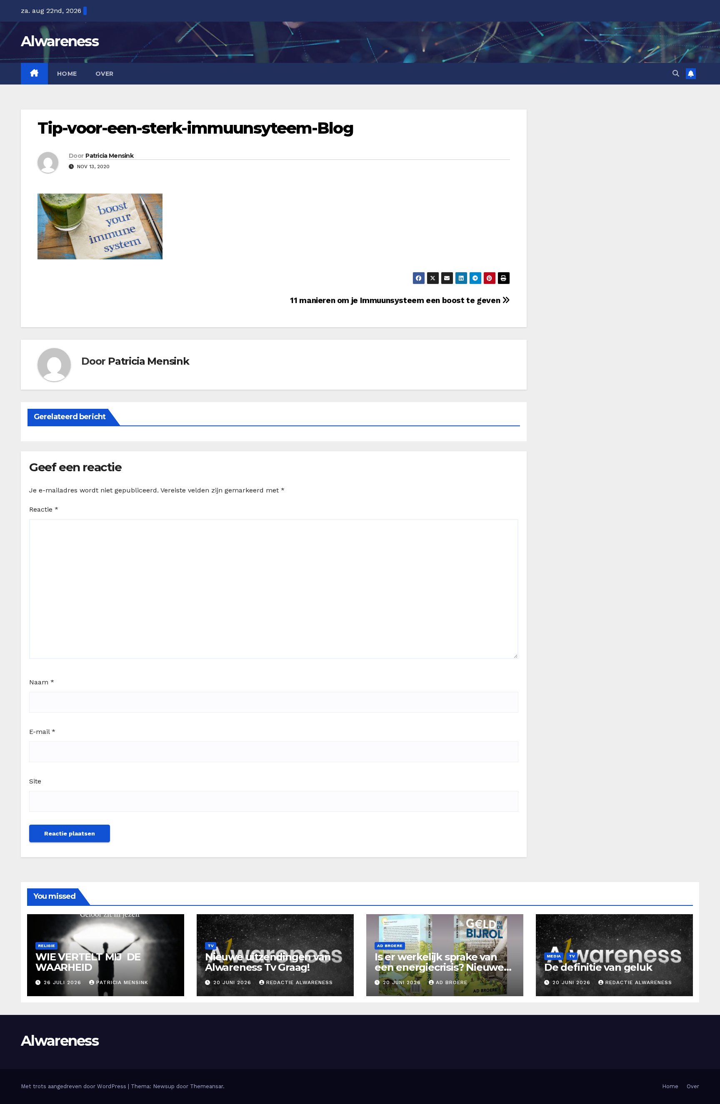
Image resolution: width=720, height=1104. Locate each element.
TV (211, 945)
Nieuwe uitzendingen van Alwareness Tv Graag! (267, 962)
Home (67, 73)
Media (554, 956)
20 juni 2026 (233, 982)
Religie (46, 945)
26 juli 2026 (63, 982)
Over (104, 73)
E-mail (42, 732)
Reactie (43, 509)
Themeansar (206, 1086)
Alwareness (59, 41)
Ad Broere (389, 945)
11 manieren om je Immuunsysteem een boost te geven (396, 300)
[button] (675, 73)
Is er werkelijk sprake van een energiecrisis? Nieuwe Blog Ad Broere (439, 967)
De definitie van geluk (598, 967)
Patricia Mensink (109, 155)
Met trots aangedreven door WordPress (74, 1086)
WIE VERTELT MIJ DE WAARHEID (87, 962)
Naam (41, 682)
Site (35, 781)
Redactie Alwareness (299, 982)
